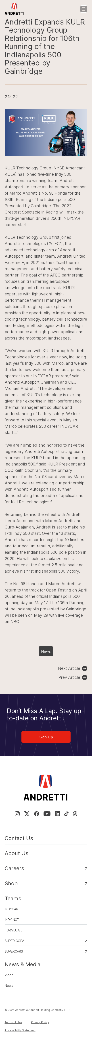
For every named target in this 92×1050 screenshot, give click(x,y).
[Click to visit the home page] (15, 9)
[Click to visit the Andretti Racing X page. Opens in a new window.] (26, 813)
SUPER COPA (14, 941)
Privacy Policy (40, 1022)
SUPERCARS (14, 951)
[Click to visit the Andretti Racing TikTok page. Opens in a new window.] (66, 813)
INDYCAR (11, 909)
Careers (14, 868)
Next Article (69, 668)
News (46, 651)
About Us (16, 853)
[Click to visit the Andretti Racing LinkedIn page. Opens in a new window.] (57, 813)
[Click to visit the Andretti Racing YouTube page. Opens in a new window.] (47, 813)
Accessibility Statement (20, 1030)
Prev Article (69, 677)
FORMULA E (13, 930)
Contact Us (19, 838)
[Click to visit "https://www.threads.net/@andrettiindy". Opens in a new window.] (75, 813)
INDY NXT (12, 920)
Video (9, 975)
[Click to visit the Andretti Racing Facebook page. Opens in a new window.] (36, 813)
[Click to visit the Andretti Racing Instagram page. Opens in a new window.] (17, 813)
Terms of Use (13, 1022)
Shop (11, 883)
